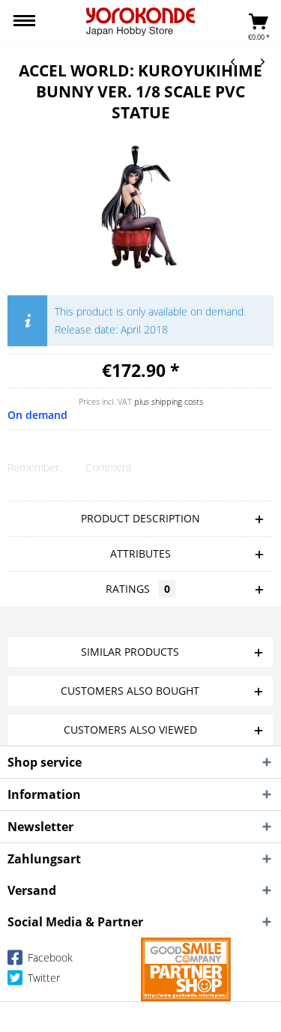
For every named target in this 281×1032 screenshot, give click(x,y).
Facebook (49, 957)
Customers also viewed (130, 729)
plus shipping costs (168, 401)
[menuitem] (24, 22)
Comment (108, 467)
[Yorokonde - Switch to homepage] (140, 21)
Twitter (42, 978)
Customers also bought (130, 691)
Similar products (130, 652)
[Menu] (24, 22)
